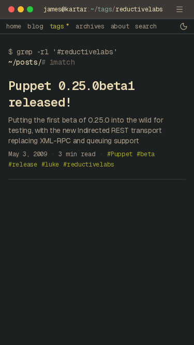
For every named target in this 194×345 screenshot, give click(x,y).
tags (104, 9)
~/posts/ (24, 62)
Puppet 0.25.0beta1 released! (71, 94)
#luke (50, 164)
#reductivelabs (88, 164)
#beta (146, 154)
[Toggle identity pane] (179, 9)
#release (22, 164)
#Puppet (119, 154)
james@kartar (65, 9)
